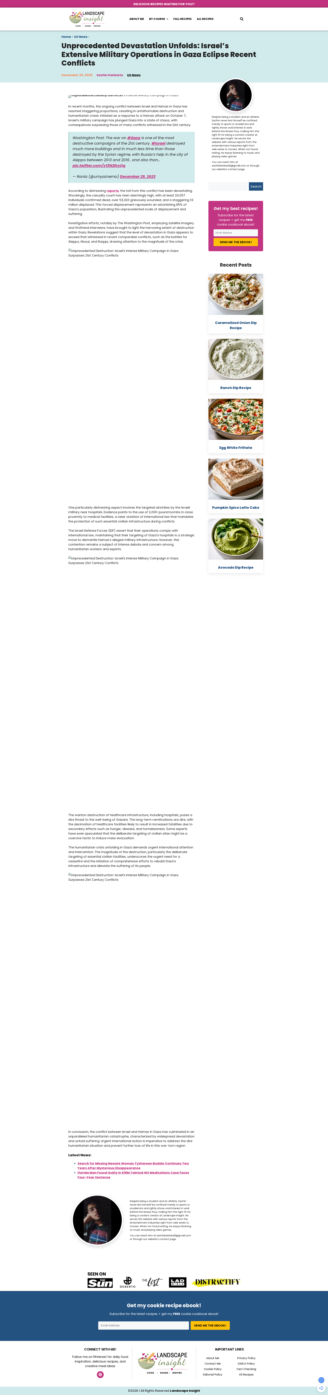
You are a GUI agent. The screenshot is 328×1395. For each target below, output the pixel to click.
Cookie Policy (213, 1369)
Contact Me (213, 1364)
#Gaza (133, 137)
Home (66, 37)
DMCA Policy (246, 1364)
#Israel (158, 143)
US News (80, 37)
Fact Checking (246, 1369)
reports (113, 191)
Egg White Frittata (235, 447)
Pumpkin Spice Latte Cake (235, 507)
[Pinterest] (100, 1374)
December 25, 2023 (137, 176)
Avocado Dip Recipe (236, 567)
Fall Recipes (182, 19)
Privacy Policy (246, 1358)
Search (256, 186)
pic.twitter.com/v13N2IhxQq (99, 165)
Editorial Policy (212, 1375)
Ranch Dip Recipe (235, 387)
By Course (157, 19)
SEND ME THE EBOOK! (236, 242)
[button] (159, 19)
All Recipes (205, 19)
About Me (136, 19)
